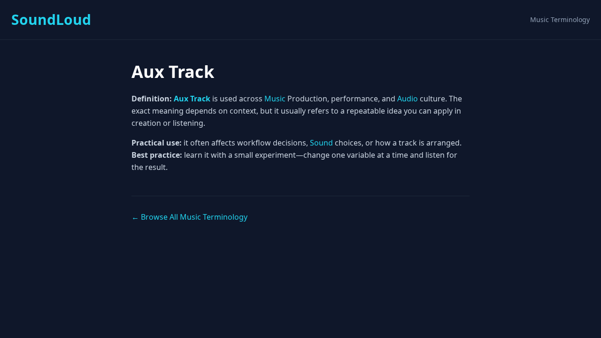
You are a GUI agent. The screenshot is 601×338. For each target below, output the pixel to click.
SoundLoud (51, 19)
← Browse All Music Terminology (189, 217)
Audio (407, 98)
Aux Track (192, 98)
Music (274, 98)
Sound (321, 143)
